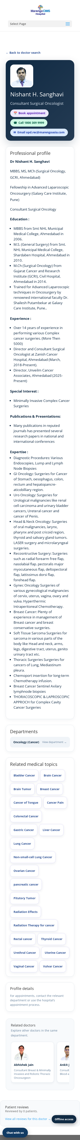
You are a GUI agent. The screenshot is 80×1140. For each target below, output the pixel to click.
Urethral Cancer (25, 953)
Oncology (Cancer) (40, 742)
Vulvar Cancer (53, 966)
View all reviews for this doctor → (28, 1119)
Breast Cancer (49, 789)
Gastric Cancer (24, 830)
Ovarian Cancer (24, 871)
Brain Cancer (53, 775)
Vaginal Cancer (24, 966)
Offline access (64, 1119)
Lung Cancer (22, 844)
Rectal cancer (23, 939)
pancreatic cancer (26, 884)
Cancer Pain (55, 802)
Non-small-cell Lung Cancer (33, 857)
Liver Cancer (51, 830)
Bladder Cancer (24, 775)
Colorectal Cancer (26, 816)
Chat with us (15, 1132)
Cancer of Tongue (26, 802)
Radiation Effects (26, 912)
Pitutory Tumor (24, 898)
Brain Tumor (22, 789)
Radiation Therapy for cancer (34, 925)
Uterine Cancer (55, 953)
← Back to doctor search (23, 53)
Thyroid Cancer (51, 939)
